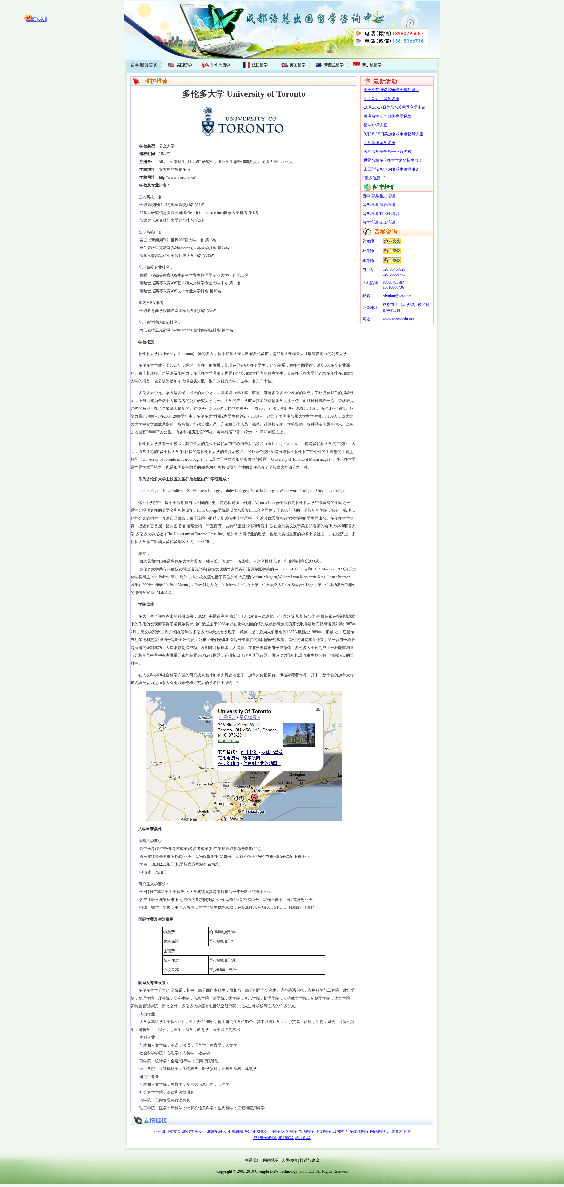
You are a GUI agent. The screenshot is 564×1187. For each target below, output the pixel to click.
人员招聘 (289, 1160)
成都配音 (286, 1137)
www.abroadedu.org (398, 319)
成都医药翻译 (265, 1137)
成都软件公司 (194, 1131)
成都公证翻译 (268, 1131)
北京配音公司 (218, 1131)
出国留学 (340, 1131)
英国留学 (298, 65)
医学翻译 (289, 1131)
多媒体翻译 (359, 1131)
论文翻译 (323, 1131)
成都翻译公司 (243, 1131)
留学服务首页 (144, 64)
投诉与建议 (309, 1160)
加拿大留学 (220, 65)
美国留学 (184, 65)
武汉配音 (303, 1137)
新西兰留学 (334, 65)
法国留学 (260, 65)
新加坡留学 (372, 65)
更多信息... (374, 178)
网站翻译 (378, 1131)
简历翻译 (306, 1131)
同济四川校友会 (167, 1131)
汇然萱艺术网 (399, 1131)
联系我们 (252, 1160)
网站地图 (271, 1160)
